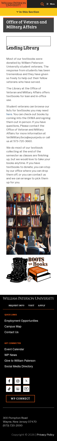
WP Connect (20, 398)
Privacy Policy (45, 434)
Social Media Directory (18, 366)
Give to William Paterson (19, 360)
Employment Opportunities (21, 320)
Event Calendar (14, 349)
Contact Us (11, 332)
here (9, 114)
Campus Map (12, 326)
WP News (10, 355)
